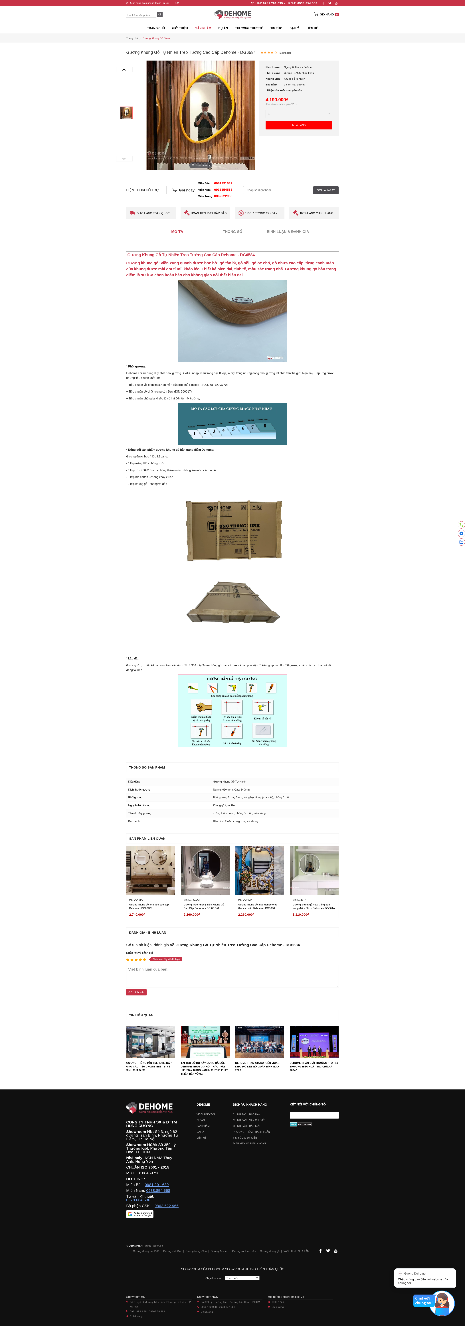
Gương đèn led (219, 1251)
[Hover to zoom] (200, 115)
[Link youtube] (336, 3)
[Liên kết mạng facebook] (461, 534)
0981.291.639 (273, 3)
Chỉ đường (136, 1316)
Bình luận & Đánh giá (288, 232)
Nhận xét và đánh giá (139, 952)
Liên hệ (312, 28)
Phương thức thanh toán (251, 1131)
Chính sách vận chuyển (249, 1120)
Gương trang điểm (196, 1251)
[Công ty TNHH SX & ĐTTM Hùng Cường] (152, 1108)
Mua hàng (299, 125)
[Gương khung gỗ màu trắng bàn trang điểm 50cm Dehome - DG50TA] (314, 870)
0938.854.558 (307, 3)
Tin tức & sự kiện (245, 1137)
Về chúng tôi (206, 1114)
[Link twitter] (329, 3)
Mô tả (177, 232)
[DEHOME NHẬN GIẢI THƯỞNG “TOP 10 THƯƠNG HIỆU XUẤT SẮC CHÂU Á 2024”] (314, 1042)
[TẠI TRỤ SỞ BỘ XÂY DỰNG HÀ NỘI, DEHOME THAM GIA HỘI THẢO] (205, 1042)
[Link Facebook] (323, 3)
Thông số (232, 232)
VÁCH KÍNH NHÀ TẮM (296, 1251)
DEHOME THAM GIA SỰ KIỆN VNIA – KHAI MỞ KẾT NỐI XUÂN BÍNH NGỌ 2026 (257, 1066)
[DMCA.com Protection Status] (314, 1124)
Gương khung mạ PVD (146, 1251)
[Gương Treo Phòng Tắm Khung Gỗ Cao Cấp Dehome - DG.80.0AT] (205, 870)
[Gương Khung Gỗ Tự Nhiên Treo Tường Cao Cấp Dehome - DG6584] (126, 113)
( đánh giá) (285, 53)
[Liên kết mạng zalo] (461, 542)
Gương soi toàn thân (244, 1251)
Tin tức (276, 28)
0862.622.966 (167, 1206)
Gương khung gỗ (270, 1251)
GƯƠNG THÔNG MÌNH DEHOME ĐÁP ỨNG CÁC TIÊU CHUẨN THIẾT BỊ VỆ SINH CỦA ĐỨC (148, 1066)
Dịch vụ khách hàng (250, 1104)
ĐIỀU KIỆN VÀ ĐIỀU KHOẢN (249, 1143)
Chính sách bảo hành (247, 1114)
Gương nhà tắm (172, 1251)
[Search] (160, 14)
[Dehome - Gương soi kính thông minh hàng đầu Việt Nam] (232, 14)
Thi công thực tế (249, 28)
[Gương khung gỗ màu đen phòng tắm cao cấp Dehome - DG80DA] (259, 870)
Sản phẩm (203, 1126)
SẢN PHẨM (203, 28)
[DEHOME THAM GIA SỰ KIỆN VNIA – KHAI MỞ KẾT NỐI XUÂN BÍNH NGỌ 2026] (259, 1042)
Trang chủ (156, 28)
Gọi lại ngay (326, 190)
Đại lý (201, 1131)
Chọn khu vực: (214, 1278)
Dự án (223, 28)
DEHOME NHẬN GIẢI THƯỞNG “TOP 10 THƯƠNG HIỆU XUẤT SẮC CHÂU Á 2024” (314, 1066)
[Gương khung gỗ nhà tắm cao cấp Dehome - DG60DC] (150, 870)
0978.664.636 (138, 1200)
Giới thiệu (180, 28)
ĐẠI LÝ (294, 28)
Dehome (203, 1104)
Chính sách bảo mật (247, 1126)
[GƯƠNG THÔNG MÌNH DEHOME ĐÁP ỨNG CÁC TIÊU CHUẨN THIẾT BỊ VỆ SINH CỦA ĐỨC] (150, 1042)
